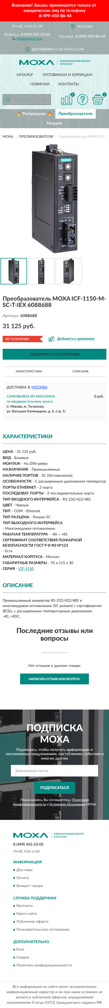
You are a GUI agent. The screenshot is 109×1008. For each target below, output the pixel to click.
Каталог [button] (25, 75)
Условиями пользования (67, 804)
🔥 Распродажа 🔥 (34, 114)
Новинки (39, 84)
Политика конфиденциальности (44, 965)
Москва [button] (39, 387)
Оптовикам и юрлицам (67, 75)
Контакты (68, 84)
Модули (54, 123)
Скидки (22, 958)
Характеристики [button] (29, 371)
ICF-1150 (26, 569)
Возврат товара (29, 886)
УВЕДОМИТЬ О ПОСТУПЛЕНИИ (54, 354)
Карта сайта (26, 914)
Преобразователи (75, 114)
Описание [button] (80, 371)
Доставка (24, 870)
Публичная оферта (32, 922)
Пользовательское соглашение (42, 929)
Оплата (22, 878)
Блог (20, 950)
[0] (97, 99)
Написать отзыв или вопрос (54, 679)
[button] (27, 38)
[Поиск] (8, 99)
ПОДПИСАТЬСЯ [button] (54, 788)
